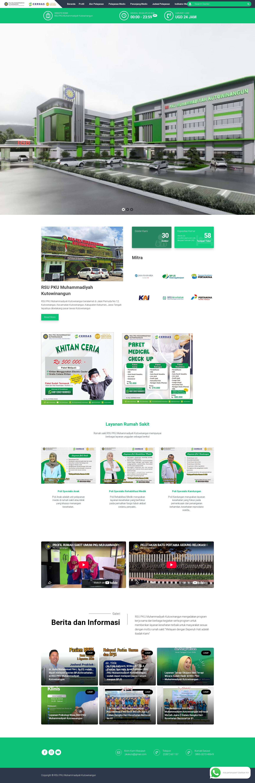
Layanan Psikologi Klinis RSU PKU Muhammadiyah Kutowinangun (67, 717)
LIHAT (90, 653)
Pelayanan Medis (117, 4)
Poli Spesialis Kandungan (127, 491)
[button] (123, 209)
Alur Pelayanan (96, 4)
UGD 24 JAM (185, 17)
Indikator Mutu (182, 4)
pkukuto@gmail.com (135, 754)
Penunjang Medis (138, 4)
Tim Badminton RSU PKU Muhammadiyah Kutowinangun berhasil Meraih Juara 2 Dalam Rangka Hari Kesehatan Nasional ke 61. (186, 713)
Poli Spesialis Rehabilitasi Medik (68, 491)
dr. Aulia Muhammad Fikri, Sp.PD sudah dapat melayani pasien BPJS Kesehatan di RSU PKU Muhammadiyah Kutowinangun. (70, 674)
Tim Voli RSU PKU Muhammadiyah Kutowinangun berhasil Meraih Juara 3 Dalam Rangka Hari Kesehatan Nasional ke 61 (129, 713)
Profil (81, 4)
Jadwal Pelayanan (161, 4)
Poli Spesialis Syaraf (186, 491)
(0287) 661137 (170, 754)
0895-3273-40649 (204, 754)
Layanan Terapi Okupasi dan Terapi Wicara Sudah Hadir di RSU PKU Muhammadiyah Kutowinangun (184, 676)
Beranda (71, 4)
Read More (50, 317)
